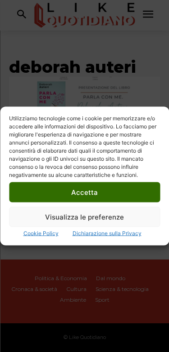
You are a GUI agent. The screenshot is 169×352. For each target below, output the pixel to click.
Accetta (84, 192)
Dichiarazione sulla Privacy (107, 233)
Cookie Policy (41, 233)
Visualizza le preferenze (84, 216)
